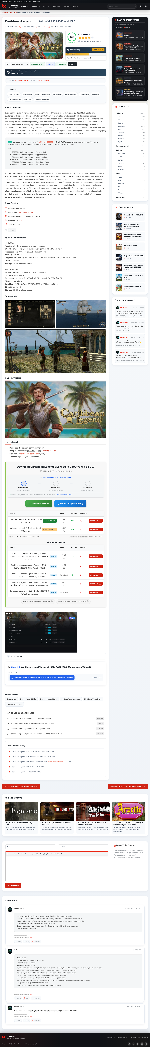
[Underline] (14, 853)
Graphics (131, 183)
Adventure (131, 126)
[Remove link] (44, 853)
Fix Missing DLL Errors (14, 704)
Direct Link (27, 99)
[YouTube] (142, 1044)
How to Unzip (11, 699)
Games (24, 6)
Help (74, 6)
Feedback (133, 1037)
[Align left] (18, 853)
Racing (131, 123)
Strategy (68, 27)
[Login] (140, 6)
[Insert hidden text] (61, 853)
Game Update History (42, 99)
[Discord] (129, 1044)
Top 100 (66, 6)
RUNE (131, 166)
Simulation (131, 120)
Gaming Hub (130, 197)
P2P (20, 220)
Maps (131, 180)
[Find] (135, 6)
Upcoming (56, 6)
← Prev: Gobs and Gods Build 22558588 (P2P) (21, 786)
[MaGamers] (10, 908)
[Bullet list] (29, 853)
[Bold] (7, 853)
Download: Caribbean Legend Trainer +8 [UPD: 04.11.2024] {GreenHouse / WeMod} (43, 677)
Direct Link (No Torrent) (71, 503)
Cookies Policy (143, 1037)
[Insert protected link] (47, 853)
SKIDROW (131, 154)
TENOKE (131, 163)
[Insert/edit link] (40, 853)
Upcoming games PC (130, 146)
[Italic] (11, 853)
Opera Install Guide (65, 495)
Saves (131, 187)
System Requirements (42, 94)
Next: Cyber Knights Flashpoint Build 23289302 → (127, 786)
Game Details (27, 94)
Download (95, 94)
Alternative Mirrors (15, 99)
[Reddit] (133, 1044)
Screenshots (57, 94)
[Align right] (25, 853)
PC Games (13, 12)
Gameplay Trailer (70, 94)
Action (131, 117)
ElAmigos (131, 169)
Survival (131, 139)
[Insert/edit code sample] (55, 853)
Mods (45, 6)
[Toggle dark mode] (145, 6)
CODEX (131, 157)
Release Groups (122, 1037)
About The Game (14, 94)
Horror (131, 135)
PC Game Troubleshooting (71, 699)
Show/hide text (17, 656)
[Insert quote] (51, 853)
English (12, 230)
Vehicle (131, 190)
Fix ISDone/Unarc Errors (92, 699)
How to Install (84, 94)
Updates (35, 6)
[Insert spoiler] (58, 853)
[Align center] (22, 853)
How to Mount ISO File (28, 699)
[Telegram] (137, 1044)
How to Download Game (48, 699)
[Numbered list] (33, 853)
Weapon (131, 193)
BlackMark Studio (25, 212)
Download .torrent (40, 503)
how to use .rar (49, 451)
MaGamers (5, 12)
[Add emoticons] (37, 853)
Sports (131, 142)
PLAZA (131, 160)
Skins (131, 177)
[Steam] (146, 1044)
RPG (61, 27)
